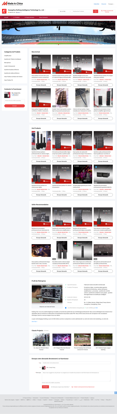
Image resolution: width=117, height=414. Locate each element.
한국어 (76, 399)
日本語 (34, 399)
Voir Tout (34, 321)
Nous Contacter (43, 17)
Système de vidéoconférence (11, 73)
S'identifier (96, 4)
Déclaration (35, 397)
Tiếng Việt (108, 399)
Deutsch (51, 399)
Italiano (62, 399)
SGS (96, 308)
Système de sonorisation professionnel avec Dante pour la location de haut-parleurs (40, 230)
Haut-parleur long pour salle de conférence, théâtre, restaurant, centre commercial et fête (40, 110)
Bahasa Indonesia (58, 401)
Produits (17, 17)
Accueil (6, 17)
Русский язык (69, 399)
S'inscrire (103, 4)
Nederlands (86, 399)
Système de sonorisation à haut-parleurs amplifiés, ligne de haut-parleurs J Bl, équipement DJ (102, 110)
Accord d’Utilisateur (44, 397)
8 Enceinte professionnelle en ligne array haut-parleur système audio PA (61, 153)
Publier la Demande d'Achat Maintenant (83, 387)
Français (39, 399)
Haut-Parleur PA (8, 80)
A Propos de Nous (29, 17)
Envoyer (45, 387)
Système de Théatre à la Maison (12, 59)
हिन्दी (92, 399)
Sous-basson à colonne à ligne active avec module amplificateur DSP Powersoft (102, 230)
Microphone (7, 62)
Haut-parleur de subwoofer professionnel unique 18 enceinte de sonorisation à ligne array (82, 153)
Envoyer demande (41, 85)
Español (45, 399)
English (17, 399)
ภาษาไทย (97, 399)
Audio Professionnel (9, 66)
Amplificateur (7, 55)
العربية (80, 399)
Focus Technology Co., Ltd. (57, 404)
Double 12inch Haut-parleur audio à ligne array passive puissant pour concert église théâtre (61, 110)
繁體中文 (29, 399)
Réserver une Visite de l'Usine (47, 306)
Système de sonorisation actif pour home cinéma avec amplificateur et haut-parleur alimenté (61, 230)
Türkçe (102, 399)
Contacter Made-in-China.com (72, 397)
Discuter (16, 94)
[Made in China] (13, 3)
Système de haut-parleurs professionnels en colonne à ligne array (40, 153)
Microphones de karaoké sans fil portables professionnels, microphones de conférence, (102, 263)
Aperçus (92, 397)
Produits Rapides (85, 397)
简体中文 (23, 399)
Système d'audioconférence (11, 69)
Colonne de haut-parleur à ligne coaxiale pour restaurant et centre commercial (82, 110)
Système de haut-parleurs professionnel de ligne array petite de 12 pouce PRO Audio (82, 230)
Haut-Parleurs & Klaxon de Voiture (13, 76)
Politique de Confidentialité (57, 397)
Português (56, 399)
